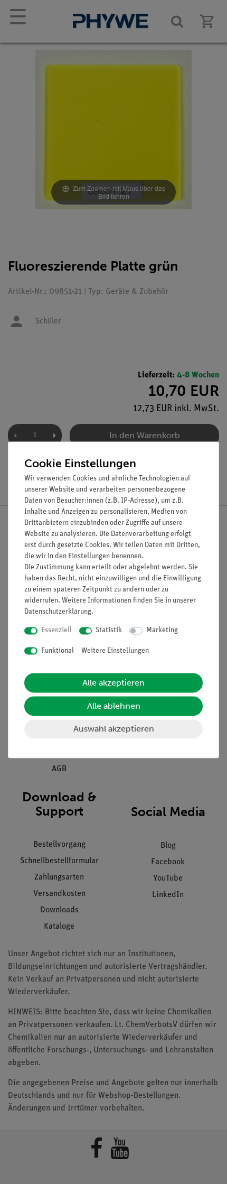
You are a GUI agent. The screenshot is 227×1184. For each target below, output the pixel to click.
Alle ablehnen (113, 706)
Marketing (162, 631)
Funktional (57, 651)
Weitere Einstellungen (115, 651)
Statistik (109, 631)
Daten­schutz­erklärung (57, 612)
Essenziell (56, 631)
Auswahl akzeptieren (113, 729)
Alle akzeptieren (113, 683)
